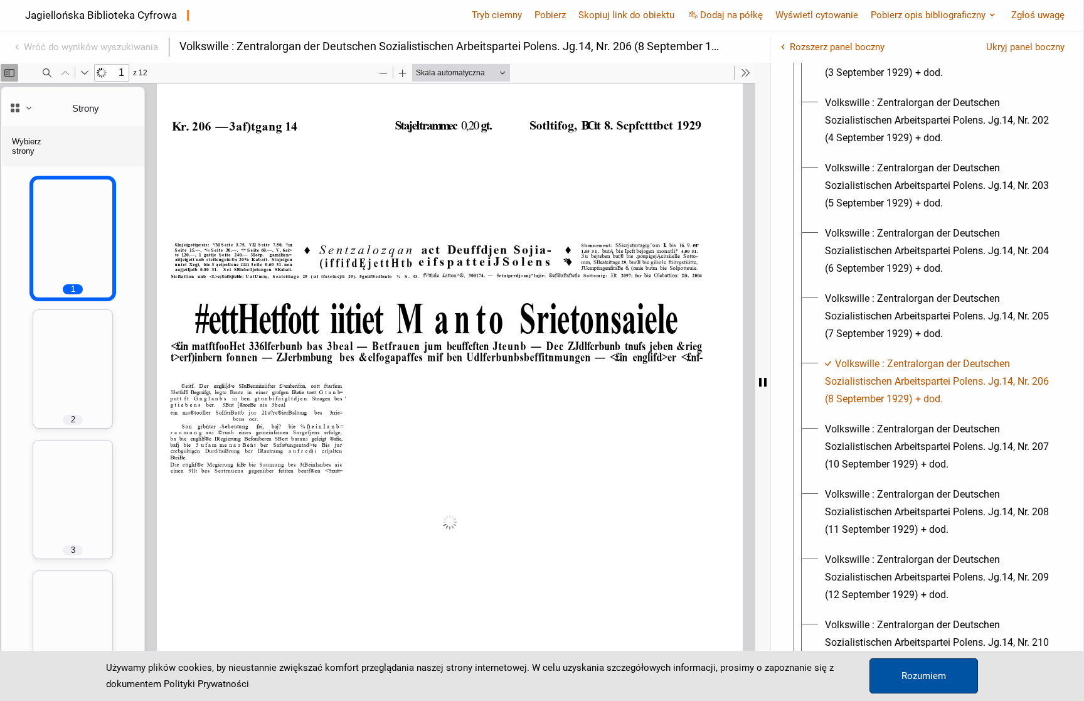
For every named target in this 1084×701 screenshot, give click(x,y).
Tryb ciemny (497, 15)
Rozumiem (923, 676)
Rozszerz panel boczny (837, 47)
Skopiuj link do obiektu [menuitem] (626, 15)
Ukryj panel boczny (1025, 47)
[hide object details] (762, 382)
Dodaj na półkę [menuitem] (731, 15)
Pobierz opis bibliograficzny (928, 15)
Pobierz (550, 15)
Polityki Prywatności (206, 684)
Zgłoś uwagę (1038, 15)
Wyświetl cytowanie (816, 15)
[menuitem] (938, 120)
